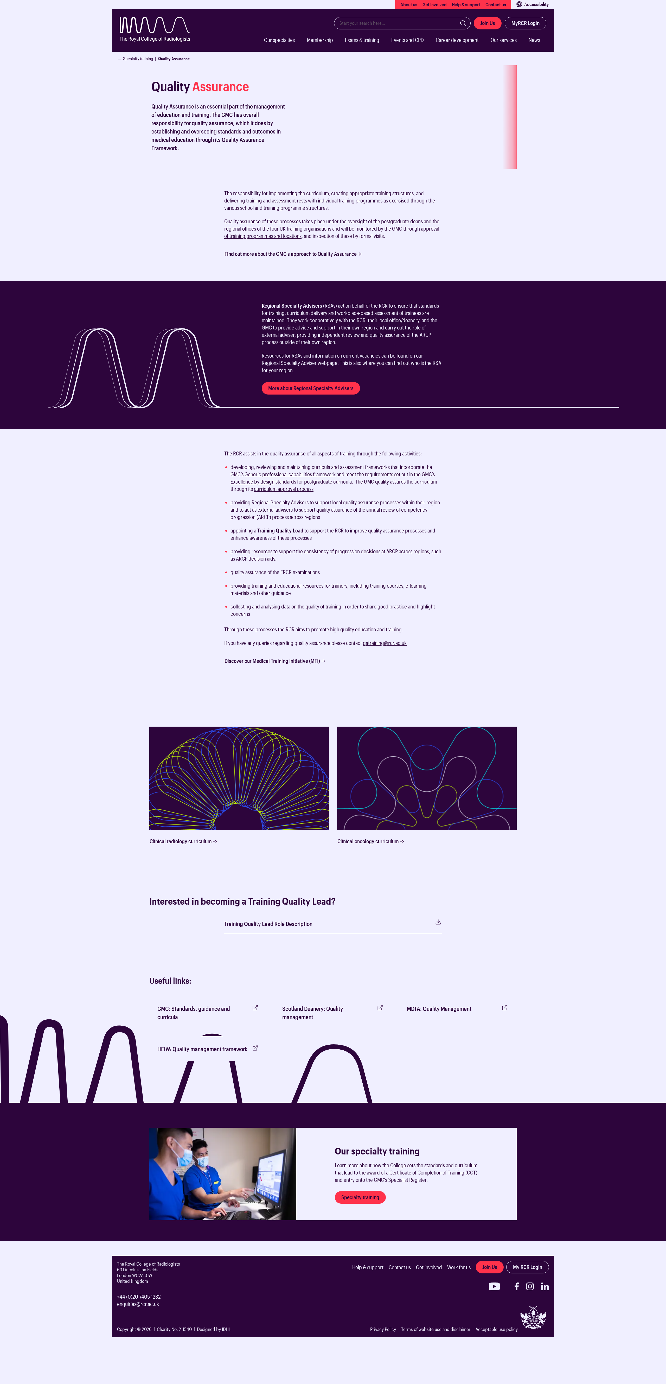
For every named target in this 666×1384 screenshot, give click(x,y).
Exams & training (362, 40)
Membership (320, 40)
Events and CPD (407, 40)
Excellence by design (252, 481)
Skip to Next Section (130, 184)
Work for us (459, 1267)
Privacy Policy (383, 1329)
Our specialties (279, 40)
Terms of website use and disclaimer (435, 1329)
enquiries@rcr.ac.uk (138, 1304)
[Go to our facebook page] (517, 1286)
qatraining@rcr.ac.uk (385, 643)
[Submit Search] (463, 23)
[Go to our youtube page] (494, 1286)
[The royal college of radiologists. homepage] (160, 34)
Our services (504, 40)
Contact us (495, 4)
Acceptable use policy (497, 1329)
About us (408, 4)
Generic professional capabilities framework (290, 474)
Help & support (466, 4)
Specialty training (138, 58)
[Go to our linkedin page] (545, 1286)
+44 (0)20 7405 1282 (139, 1296)
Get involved (434, 4)
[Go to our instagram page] (530, 1286)
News (534, 40)
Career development (457, 40)
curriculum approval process (283, 489)
